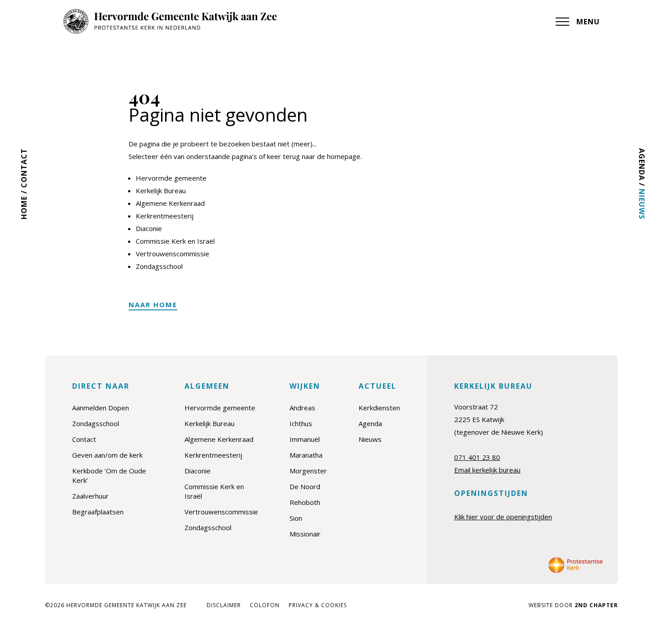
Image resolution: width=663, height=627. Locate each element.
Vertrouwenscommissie (172, 253)
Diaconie (149, 228)
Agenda (641, 164)
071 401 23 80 (477, 457)
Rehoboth (305, 502)
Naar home (153, 304)
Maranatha (306, 454)
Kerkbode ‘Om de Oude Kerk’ (109, 475)
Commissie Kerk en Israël (175, 240)
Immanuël (305, 439)
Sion (296, 517)
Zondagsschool (159, 266)
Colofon (265, 605)
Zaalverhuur (90, 495)
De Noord (305, 486)
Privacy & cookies (318, 605)
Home (24, 207)
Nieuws (641, 204)
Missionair (305, 533)
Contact (24, 168)
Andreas (302, 407)
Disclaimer (224, 605)
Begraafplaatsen (98, 511)
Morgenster (308, 470)
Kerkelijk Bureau (161, 190)
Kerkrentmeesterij (164, 215)
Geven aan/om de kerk (107, 454)
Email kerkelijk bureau (487, 469)
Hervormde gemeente (171, 177)
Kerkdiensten (379, 407)
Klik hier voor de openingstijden (503, 516)
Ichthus (301, 423)
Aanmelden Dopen (100, 407)
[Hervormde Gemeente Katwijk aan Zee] (170, 21)
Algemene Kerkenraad (170, 203)
